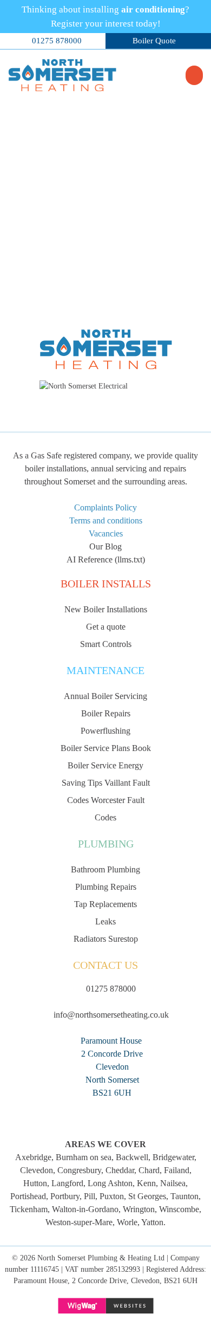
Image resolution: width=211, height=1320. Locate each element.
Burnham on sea (83, 1157)
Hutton (35, 1183)
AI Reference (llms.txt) (106, 559)
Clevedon (36, 1170)
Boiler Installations (105, 609)
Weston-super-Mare (79, 1222)
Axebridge (33, 1157)
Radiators (90, 938)
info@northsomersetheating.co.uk (111, 1014)
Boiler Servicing (105, 696)
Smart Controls (105, 644)
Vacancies (106, 533)
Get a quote (106, 626)
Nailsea (173, 1183)
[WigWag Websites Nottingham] (105, 1305)
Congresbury (79, 1170)
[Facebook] (106, 1113)
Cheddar (120, 1170)
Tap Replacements (105, 904)
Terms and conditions (105, 520)
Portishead (28, 1196)
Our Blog (105, 546)
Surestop (123, 938)
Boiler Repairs (105, 713)
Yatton (152, 1222)
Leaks (105, 921)
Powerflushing (105, 730)
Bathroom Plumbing (105, 869)
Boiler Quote (154, 40)
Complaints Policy (105, 507)
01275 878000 (57, 40)
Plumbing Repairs (105, 886)
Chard (149, 1170)
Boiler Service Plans (95, 748)
